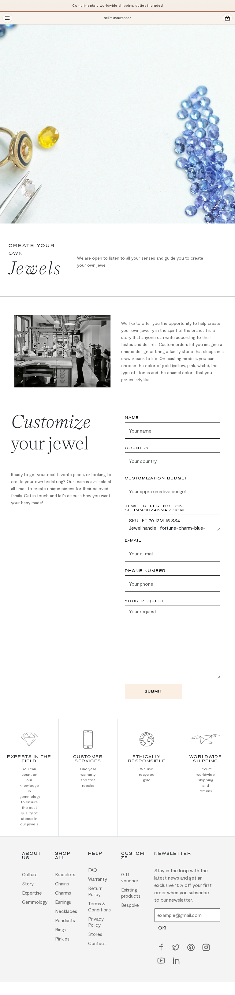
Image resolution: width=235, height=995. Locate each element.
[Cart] (228, 18)
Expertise (32, 893)
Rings (60, 929)
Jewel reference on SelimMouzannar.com (154, 508)
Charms (63, 893)
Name (132, 418)
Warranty (97, 879)
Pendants (65, 920)
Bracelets (65, 874)
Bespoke (130, 905)
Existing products (130, 893)
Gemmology (34, 902)
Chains (62, 883)
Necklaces (66, 911)
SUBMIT (153, 691)
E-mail (133, 541)
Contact (97, 943)
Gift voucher (129, 877)
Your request (145, 601)
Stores (95, 934)
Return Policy (95, 891)
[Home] (117, 18)
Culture (30, 874)
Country (137, 448)
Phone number (145, 571)
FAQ (92, 870)
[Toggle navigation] (7, 18)
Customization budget (156, 478)
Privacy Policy (96, 922)
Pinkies (62, 938)
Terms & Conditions (99, 906)
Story (28, 883)
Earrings (63, 902)
